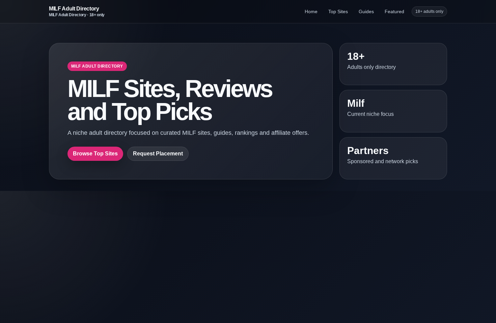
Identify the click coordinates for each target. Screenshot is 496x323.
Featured (394, 11)
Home (311, 11)
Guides (366, 11)
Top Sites (338, 11)
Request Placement (158, 153)
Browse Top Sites (95, 153)
